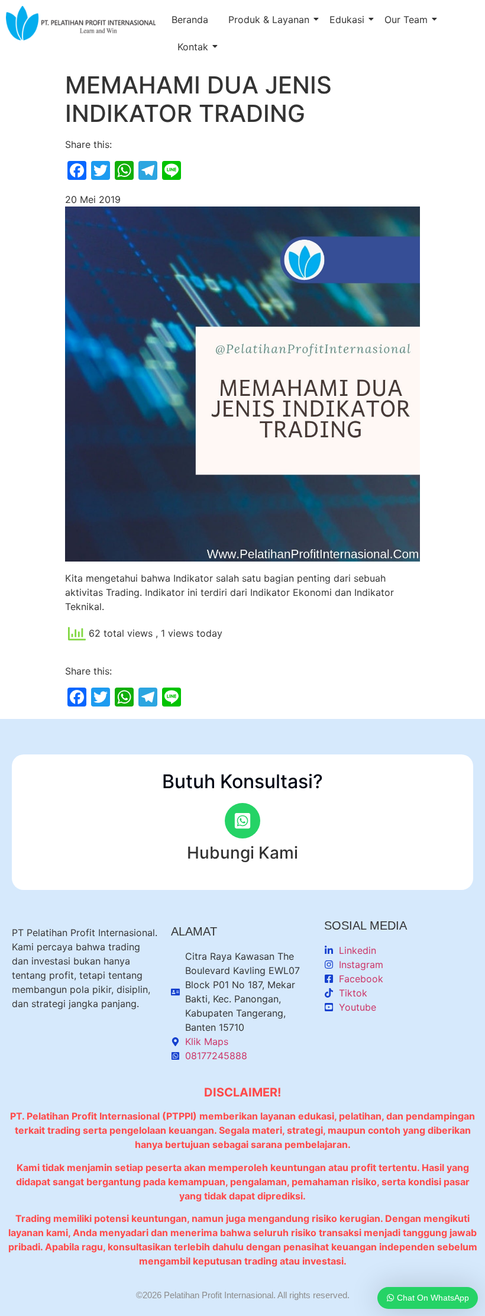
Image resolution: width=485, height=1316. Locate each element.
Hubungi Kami (242, 853)
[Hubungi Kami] (242, 820)
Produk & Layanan (268, 19)
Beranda (190, 19)
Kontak (192, 47)
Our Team (406, 19)
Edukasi (346, 19)
